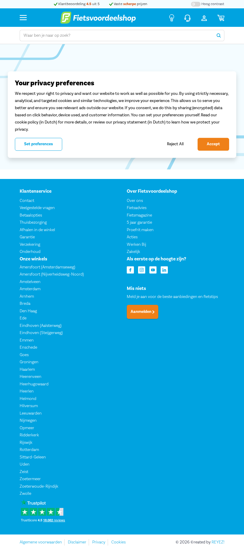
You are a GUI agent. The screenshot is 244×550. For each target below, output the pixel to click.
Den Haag (28, 310)
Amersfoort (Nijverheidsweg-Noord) (52, 274)
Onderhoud (30, 251)
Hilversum (29, 406)
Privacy (98, 542)
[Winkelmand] (220, 17)
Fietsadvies (136, 208)
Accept (213, 144)
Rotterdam (29, 449)
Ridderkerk (29, 435)
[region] (122, 114)
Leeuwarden (31, 413)
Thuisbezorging (33, 222)
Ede (23, 318)
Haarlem (27, 369)
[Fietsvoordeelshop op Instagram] (141, 269)
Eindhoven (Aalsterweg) (41, 325)
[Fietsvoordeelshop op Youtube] (153, 269)
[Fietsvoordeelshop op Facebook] (130, 269)
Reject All (175, 143)
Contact (27, 200)
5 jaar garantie (139, 222)
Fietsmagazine (139, 215)
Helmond (28, 398)
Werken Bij (136, 244)
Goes (24, 354)
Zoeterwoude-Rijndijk (39, 486)
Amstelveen (30, 281)
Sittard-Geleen (33, 457)
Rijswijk (26, 442)
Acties (132, 237)
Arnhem (27, 296)
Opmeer (27, 427)
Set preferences (38, 144)
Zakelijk (133, 251)
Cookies (118, 542)
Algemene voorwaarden (41, 542)
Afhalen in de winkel (37, 229)
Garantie (27, 237)
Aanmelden (141, 311)
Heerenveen (30, 376)
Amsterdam (30, 289)
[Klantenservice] (187, 17)
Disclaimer (77, 542)
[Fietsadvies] (171, 17)
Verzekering (30, 244)
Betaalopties (31, 215)
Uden (24, 464)
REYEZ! (218, 542)
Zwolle (25, 493)
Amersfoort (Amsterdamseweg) (47, 267)
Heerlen (27, 391)
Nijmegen (28, 420)
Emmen (27, 340)
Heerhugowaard (34, 384)
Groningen (29, 362)
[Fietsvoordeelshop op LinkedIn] (164, 269)
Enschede (28, 347)
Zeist (24, 471)
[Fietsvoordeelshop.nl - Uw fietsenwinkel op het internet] (97, 17)
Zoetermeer (30, 479)
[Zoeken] (218, 35)
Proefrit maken (140, 229)
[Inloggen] (204, 17)
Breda (25, 303)
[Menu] (23, 17)
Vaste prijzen (130, 4)
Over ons (135, 200)
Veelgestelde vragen (37, 208)
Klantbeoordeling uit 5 (78, 4)
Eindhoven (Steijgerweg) (41, 333)
